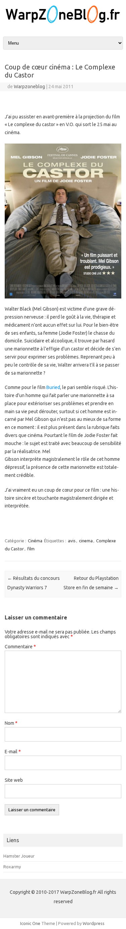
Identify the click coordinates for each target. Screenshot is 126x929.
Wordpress (93, 923)
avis (72, 540)
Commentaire (20, 646)
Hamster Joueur (19, 856)
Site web (14, 780)
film (31, 548)
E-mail (13, 751)
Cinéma (35, 540)
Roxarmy (12, 866)
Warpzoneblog (29, 86)
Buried (53, 387)
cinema (86, 540)
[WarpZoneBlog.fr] (63, 22)
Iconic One (30, 923)
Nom (11, 723)
